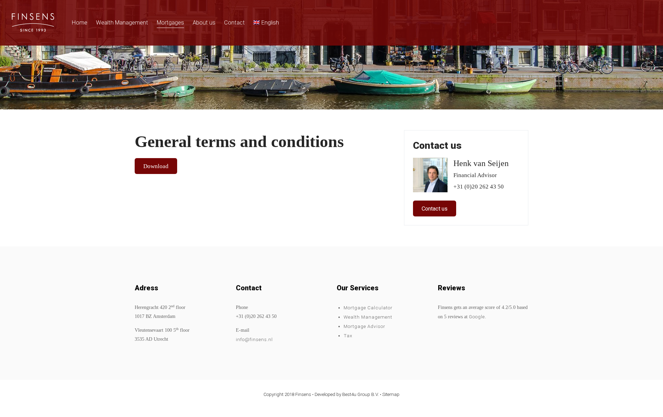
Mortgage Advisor (364, 326)
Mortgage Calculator (368, 307)
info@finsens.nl (254, 339)
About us (204, 22)
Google (477, 316)
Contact (234, 22)
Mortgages (170, 22)
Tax (348, 335)
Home (79, 22)
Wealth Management (122, 22)
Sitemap (391, 394)
